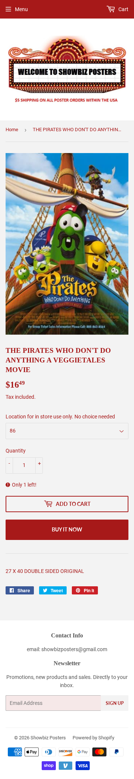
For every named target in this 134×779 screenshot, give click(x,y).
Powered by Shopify (93, 737)
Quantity (16, 451)
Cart (122, 9)
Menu (21, 9)
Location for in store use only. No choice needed (60, 417)
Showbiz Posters (48, 737)
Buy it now (67, 529)
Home (12, 129)
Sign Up (115, 703)
